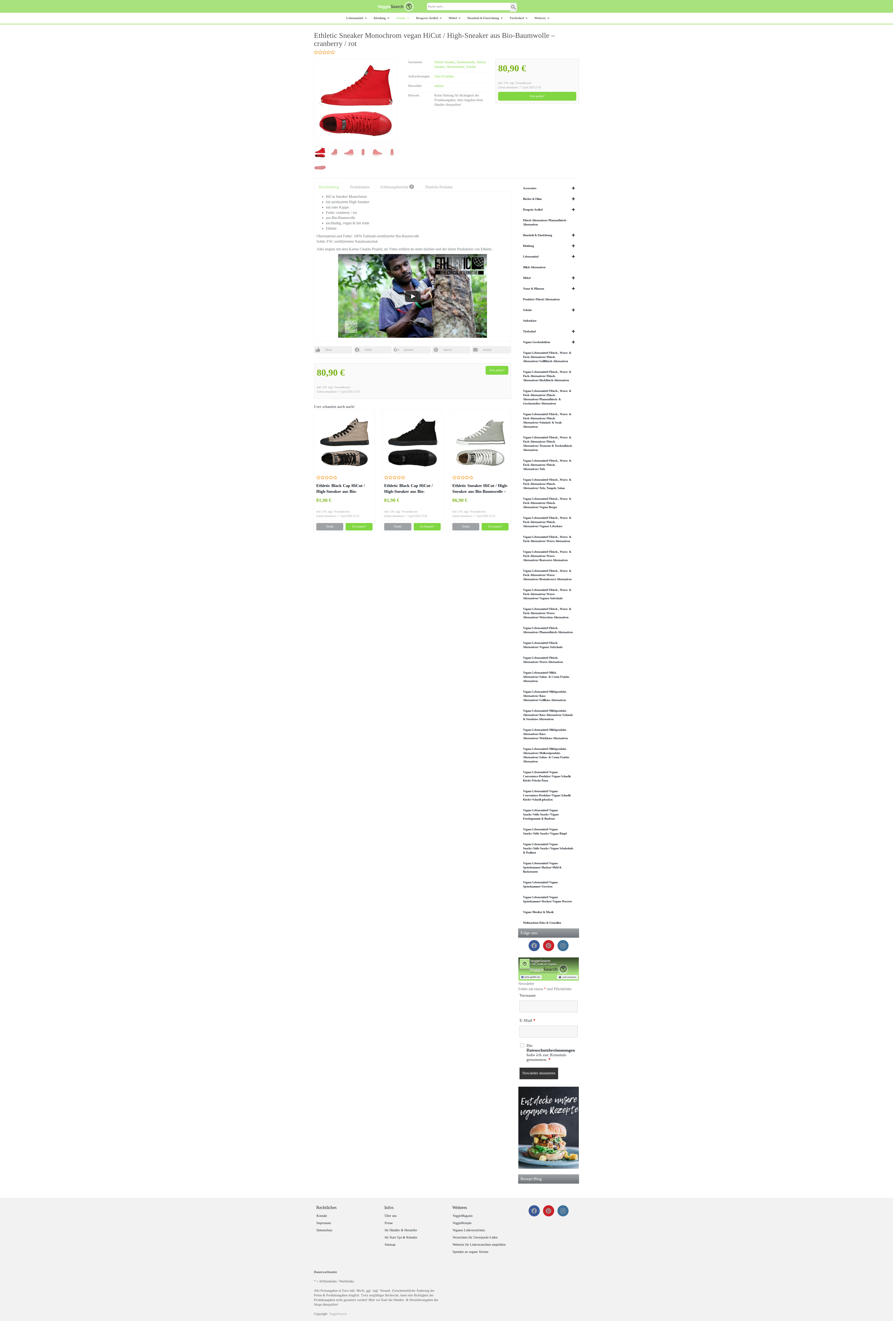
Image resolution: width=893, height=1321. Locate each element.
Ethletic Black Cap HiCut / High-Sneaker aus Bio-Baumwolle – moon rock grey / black (343, 488)
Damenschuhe (466, 62)
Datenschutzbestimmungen (550, 1050)
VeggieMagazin (463, 1216)
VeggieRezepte (462, 1223)
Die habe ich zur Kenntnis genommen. (550, 1052)
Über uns (391, 1216)
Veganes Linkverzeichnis (469, 1230)
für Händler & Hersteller (401, 1230)
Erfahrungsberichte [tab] (396, 187)
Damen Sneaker (444, 62)
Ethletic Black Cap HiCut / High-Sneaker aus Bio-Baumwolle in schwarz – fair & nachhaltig (412, 488)
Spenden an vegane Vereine (470, 1252)
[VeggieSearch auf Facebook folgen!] (548, 969)
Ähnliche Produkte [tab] (439, 187)
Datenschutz (324, 1230)
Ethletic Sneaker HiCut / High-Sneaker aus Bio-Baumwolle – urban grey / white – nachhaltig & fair (480, 488)
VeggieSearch (338, 1314)
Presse (389, 1223)
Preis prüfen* (537, 96)
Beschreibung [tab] (329, 187)
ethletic (439, 86)
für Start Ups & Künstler (401, 1237)
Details (330, 526)
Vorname (528, 995)
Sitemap (390, 1244)
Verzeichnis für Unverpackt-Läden (475, 1237)
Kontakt (322, 1216)
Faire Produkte (444, 76)
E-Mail (527, 1020)
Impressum (324, 1223)
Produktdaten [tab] (360, 187)
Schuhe (471, 67)
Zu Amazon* (359, 526)
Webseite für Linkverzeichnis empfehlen (479, 1244)
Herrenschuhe (455, 67)
